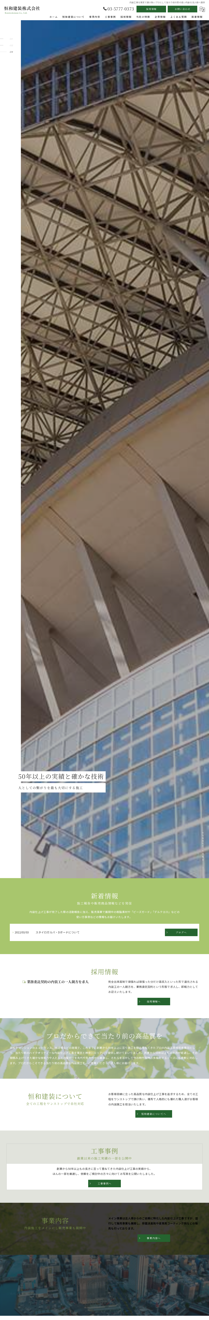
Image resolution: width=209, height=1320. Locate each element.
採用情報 (151, 9)
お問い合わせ (182, 9)
